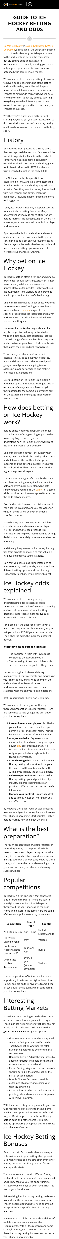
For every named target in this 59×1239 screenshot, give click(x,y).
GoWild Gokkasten (13, 46)
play (19, 745)
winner (26, 310)
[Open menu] (54, 4)
